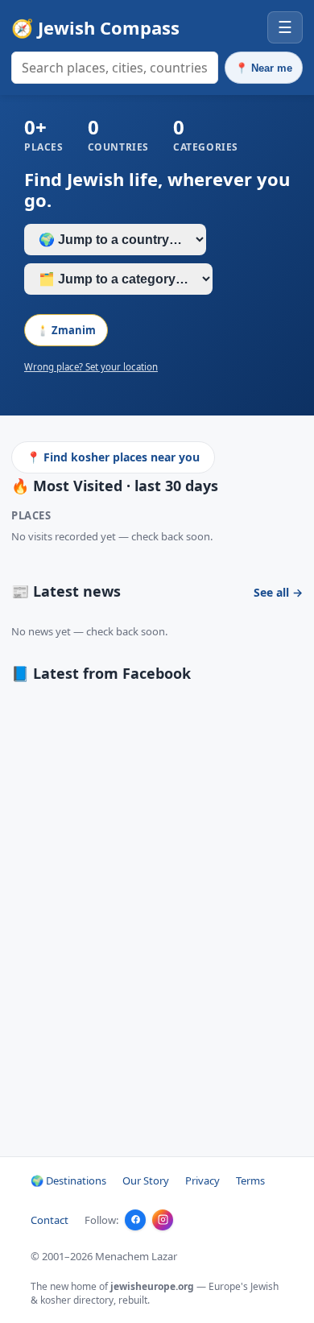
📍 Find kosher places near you (113, 457)
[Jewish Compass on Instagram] (162, 1219)
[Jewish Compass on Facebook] (135, 1219)
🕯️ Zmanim (66, 330)
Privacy (202, 1180)
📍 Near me (263, 68)
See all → (278, 592)
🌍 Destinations (68, 1180)
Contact (49, 1220)
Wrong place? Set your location (91, 367)
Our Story (145, 1180)
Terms (250, 1180)
